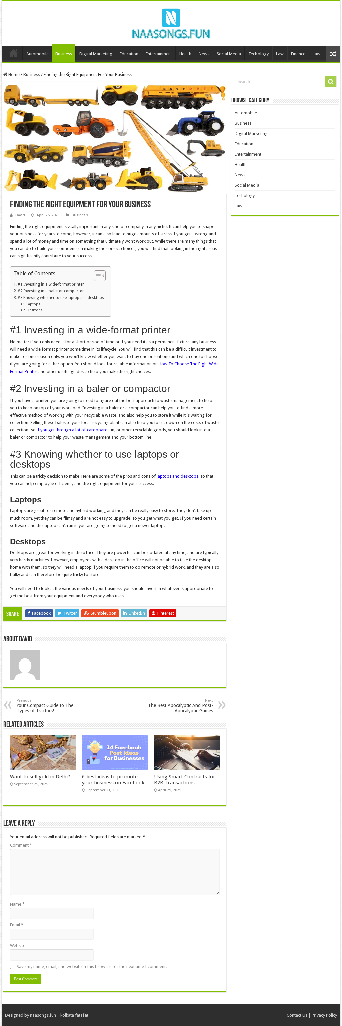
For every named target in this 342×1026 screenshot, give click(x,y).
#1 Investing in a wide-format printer (51, 284)
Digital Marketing (95, 53)
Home (13, 53)
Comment (21, 845)
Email (16, 924)
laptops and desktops (177, 476)
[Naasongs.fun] (171, 22)
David (20, 215)
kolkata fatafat (74, 1015)
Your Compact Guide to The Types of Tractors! (45, 705)
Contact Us (297, 1015)
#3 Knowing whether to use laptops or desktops (61, 297)
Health (185, 53)
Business (63, 53)
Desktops (34, 310)
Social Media (229, 53)
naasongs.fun (43, 1015)
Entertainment (159, 53)
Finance (298, 53)
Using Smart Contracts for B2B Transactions (184, 780)
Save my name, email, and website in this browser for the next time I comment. (92, 966)
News (204, 53)
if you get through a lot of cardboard (72, 429)
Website (17, 945)
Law (280, 53)
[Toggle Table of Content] (96, 275)
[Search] (330, 81)
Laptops (33, 304)
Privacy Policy (324, 1015)
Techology (258, 53)
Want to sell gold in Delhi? (40, 777)
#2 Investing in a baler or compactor (51, 291)
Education (129, 53)
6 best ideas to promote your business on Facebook (113, 780)
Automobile (37, 53)
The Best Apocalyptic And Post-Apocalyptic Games (180, 705)
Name (17, 904)
